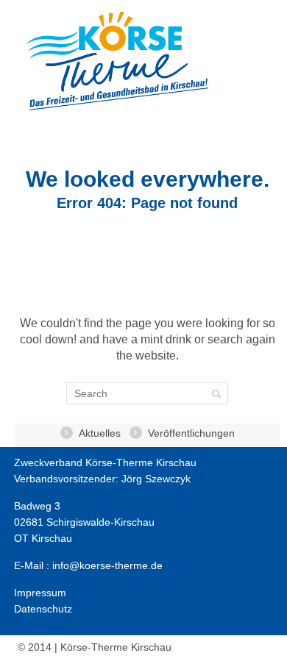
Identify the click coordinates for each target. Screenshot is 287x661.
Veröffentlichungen (191, 433)
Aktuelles (100, 433)
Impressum (40, 593)
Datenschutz (43, 609)
